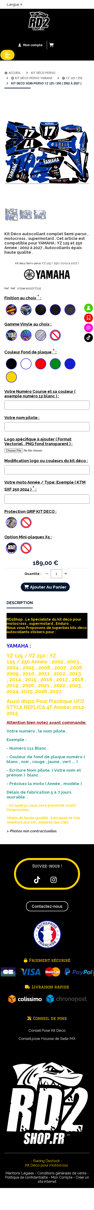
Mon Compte (61, 1177)
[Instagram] (88, 327)
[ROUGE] (40, 363)
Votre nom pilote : (22, 417)
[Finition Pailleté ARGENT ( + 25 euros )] (55, 309)
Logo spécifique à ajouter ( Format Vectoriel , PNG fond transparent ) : (38, 441)
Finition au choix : (22, 297)
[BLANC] (26, 363)
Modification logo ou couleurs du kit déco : (46, 460)
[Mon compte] (88, 308)
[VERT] (55, 363)
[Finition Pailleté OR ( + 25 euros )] (40, 309)
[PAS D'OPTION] (55, 335)
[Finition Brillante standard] (11, 309)
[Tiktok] (88, 337)
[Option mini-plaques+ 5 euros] (11, 548)
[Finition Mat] (26, 309)
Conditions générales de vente (61, 1173)
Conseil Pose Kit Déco (47, 1030)
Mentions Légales (19, 1173)
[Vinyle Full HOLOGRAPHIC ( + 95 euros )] (26, 335)
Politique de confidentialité (26, 1177)
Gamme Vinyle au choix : (28, 324)
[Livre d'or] (88, 317)
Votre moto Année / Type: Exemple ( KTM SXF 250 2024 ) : (44, 486)
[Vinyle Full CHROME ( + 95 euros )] (40, 335)
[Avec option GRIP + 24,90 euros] (11, 522)
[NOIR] (11, 363)
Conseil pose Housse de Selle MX (47, 1038)
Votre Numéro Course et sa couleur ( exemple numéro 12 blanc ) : (39, 393)
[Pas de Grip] (26, 522)
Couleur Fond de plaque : (30, 351)
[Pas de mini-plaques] (26, 548)
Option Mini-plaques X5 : (28, 537)
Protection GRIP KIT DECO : (30, 511)
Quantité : (32, 574)
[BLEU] (69, 363)
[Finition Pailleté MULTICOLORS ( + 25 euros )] (69, 309)
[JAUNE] (11, 377)
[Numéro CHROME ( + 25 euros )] (11, 335)
